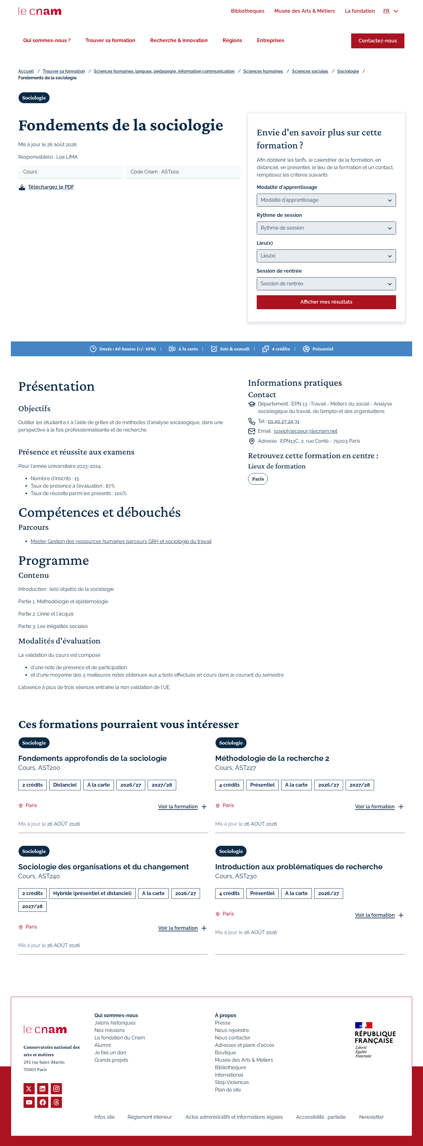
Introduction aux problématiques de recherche (298, 866)
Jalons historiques (115, 1023)
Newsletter (371, 1117)
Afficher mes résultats (326, 302)
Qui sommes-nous (116, 1015)
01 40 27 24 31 (283, 421)
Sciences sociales (310, 71)
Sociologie (348, 71)
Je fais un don (110, 1053)
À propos (225, 1015)
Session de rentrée (279, 271)
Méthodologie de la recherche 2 (272, 758)
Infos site (104, 1117)
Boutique (225, 1053)
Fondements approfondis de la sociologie (92, 758)
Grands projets (111, 1060)
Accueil (26, 71)
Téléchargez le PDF (51, 187)
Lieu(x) (265, 243)
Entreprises (270, 40)
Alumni (102, 1045)
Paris (258, 479)
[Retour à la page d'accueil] (40, 11)
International (229, 1075)
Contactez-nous (378, 41)
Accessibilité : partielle (321, 1117)
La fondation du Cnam (119, 1038)
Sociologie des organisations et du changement (103, 866)
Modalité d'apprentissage (287, 187)
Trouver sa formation (110, 40)
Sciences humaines (263, 71)
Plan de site (228, 1090)
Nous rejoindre (232, 1030)
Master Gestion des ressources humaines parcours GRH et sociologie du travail (121, 541)
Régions (232, 40)
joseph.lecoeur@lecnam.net (305, 431)
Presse (222, 1023)
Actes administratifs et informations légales (234, 1117)
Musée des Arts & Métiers (244, 1060)
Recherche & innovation (179, 40)
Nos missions (109, 1030)
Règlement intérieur (150, 1117)
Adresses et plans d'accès (244, 1045)
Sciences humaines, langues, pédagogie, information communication (164, 71)
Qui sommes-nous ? (47, 40)
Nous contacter (233, 1038)
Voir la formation (178, 807)
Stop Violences (232, 1082)
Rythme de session (279, 215)
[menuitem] (247, 11)
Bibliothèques (230, 1067)
